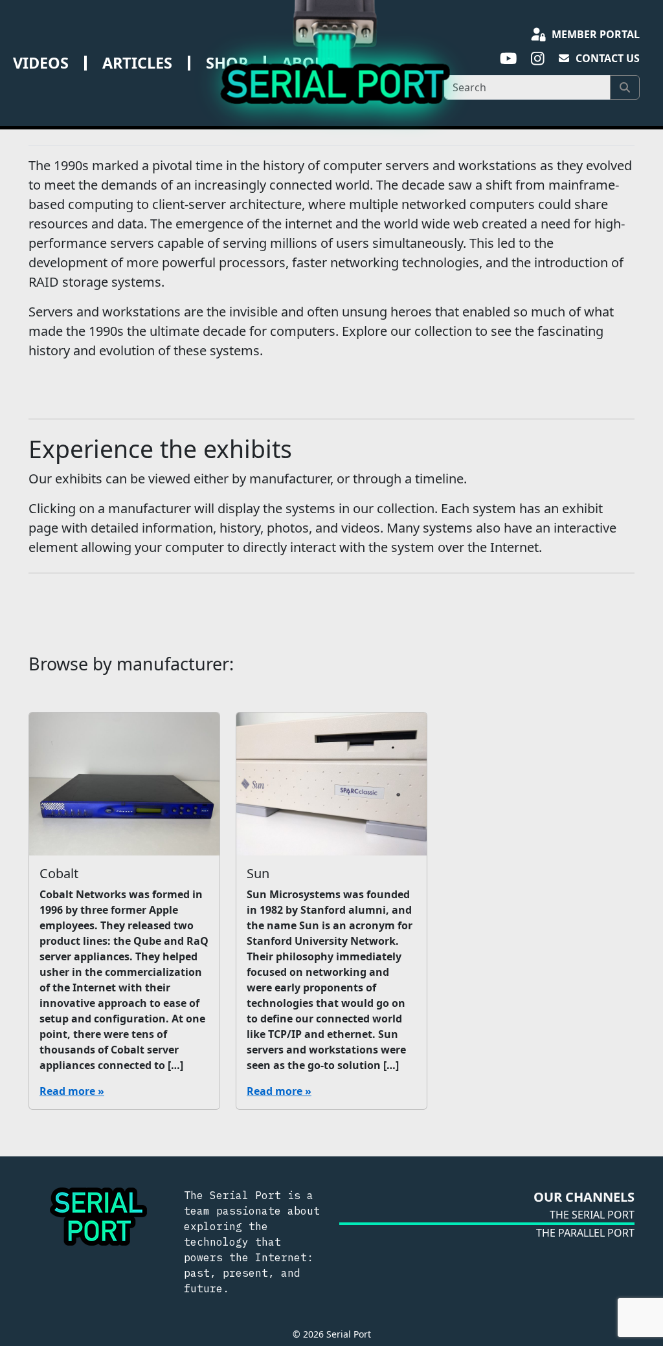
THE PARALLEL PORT (585, 1233)
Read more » (71, 1091)
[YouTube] (508, 58)
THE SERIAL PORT (592, 1215)
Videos (41, 62)
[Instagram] (537, 58)
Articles (137, 62)
